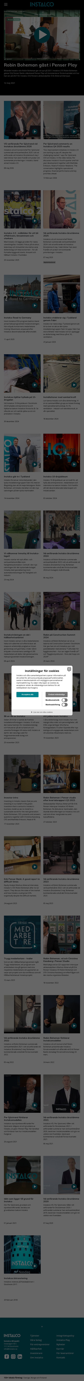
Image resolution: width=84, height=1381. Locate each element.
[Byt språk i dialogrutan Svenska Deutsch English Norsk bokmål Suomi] (69, 669)
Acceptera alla (27, 694)
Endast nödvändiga (56, 694)
